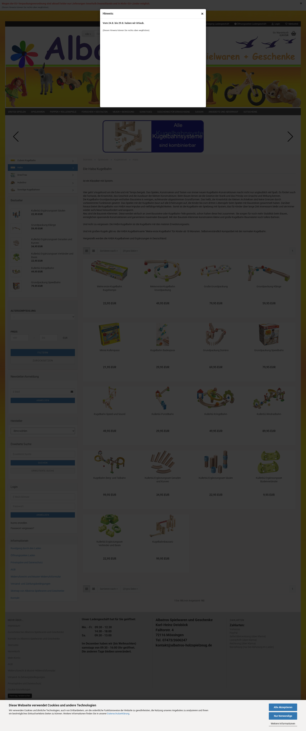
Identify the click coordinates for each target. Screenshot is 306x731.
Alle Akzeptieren (283, 707)
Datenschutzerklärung (118, 713)
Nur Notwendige (283, 716)
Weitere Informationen (283, 723)
